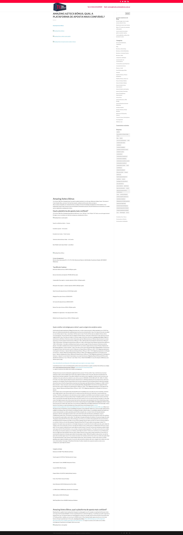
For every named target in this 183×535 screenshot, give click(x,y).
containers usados (120, 151)
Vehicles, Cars (119, 121)
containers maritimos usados (122, 149)
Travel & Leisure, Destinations (123, 117)
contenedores (119, 154)
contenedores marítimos (121, 163)
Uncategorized (119, 119)
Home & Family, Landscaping (122, 89)
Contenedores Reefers (121, 219)
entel (128, 165)
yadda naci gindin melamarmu (122, 196)
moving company (120, 107)
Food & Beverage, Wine (121, 70)
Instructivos (119, 97)
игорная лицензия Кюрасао (122, 205)
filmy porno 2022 (120, 172)
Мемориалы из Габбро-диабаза (123, 201)
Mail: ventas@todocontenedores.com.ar (117, 7)
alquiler (118, 131)
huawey (126, 172)
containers (119, 145)
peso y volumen (120, 185)
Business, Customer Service (122, 53)
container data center (121, 142)
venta (118, 194)
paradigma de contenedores (122, 181)
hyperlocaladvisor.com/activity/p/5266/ (83, 367)
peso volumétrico (120, 183)
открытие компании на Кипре (122, 210)
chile (128, 140)
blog (117, 46)
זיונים (118, 212)
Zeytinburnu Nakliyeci (121, 198)
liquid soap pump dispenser (122, 176)
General (118, 72)
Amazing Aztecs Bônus (58, 25)
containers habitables (121, 147)
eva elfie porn (119, 167)
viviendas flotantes (123, 194)
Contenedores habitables (122, 221)
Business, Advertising (121, 48)
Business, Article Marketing (122, 51)
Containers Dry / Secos (121, 217)
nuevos (123, 179)
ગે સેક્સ (127, 212)
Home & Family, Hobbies (121, 80)
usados (127, 188)
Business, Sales (119, 55)
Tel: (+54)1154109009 (95, 7)
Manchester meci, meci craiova (123, 25)
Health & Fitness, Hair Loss (122, 78)
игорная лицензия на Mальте (122, 208)
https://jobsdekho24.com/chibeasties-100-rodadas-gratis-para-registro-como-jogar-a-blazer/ (73, 363)
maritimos (119, 179)
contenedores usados (121, 165)
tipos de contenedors (121, 188)
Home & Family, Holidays (121, 83)
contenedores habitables (121, 158)
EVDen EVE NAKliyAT (121, 170)
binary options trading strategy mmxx (122, 135)
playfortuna (126, 185)
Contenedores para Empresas (122, 63)
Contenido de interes (121, 65)
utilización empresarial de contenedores (122, 191)
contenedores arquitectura (122, 156)
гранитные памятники (121, 203)
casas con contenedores (121, 140)
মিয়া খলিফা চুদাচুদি (122, 212)
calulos (121, 138)
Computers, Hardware (121, 57)
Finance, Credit (119, 68)
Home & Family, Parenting (121, 91)
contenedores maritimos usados (123, 160)
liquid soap (119, 174)
